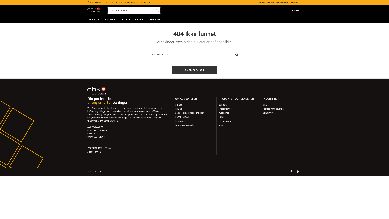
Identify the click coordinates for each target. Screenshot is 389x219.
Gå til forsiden (194, 70)
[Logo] (93, 10)
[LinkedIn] (298, 172)
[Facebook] (291, 172)
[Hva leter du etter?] (157, 10)
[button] (93, 19)
